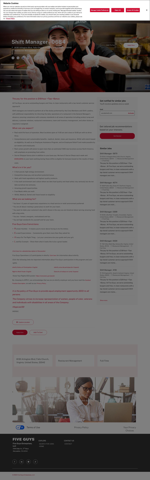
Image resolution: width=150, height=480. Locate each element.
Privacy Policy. (10, 18)
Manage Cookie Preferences (99, 10)
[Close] (146, 10)
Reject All (118, 10)
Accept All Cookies (133, 10)
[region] (75, 10)
